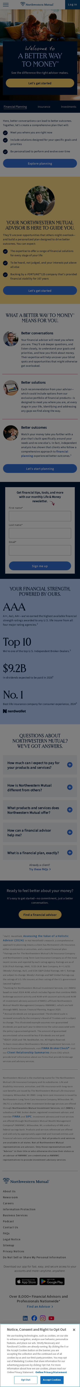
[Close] (74, 1330)
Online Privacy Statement (51, 1372)
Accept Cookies (52, 1380)
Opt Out (26, 1380)
